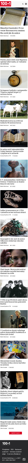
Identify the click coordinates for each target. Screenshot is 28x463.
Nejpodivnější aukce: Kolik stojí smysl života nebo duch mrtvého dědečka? (13, 424)
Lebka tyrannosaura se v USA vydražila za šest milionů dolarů (13, 211)
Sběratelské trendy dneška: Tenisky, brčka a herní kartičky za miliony (13, 363)
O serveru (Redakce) (13, 454)
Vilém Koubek (3, 367)
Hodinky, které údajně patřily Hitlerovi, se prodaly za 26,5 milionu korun (12, 393)
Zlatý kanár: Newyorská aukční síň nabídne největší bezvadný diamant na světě (13, 271)
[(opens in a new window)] (24, 454)
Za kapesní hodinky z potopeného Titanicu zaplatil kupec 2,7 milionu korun (13, 92)
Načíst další (15, 433)
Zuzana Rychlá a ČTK (5, 155)
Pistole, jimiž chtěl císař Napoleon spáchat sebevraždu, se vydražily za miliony (13, 62)
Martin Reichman (4, 35)
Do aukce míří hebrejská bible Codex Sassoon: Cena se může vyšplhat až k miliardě (12, 151)
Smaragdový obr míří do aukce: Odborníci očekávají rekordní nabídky (12, 241)
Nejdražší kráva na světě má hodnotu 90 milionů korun (11, 122)
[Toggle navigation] (26, 4)
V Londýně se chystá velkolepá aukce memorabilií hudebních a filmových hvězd (13, 332)
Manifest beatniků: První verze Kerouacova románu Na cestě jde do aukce (12, 30)
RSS (12, 449)
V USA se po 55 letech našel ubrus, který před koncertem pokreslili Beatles (13, 302)
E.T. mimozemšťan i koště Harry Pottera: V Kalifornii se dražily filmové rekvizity (13, 182)
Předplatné (5, 449)
